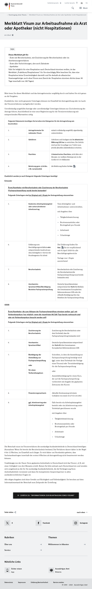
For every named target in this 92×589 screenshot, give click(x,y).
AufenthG (38, 169)
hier (71, 166)
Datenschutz (8, 582)
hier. (59, 247)
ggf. (72, 311)
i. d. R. (79, 463)
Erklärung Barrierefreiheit (39, 582)
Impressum (22, 582)
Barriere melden (58, 582)
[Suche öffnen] (72, 7)
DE (82, 3)
